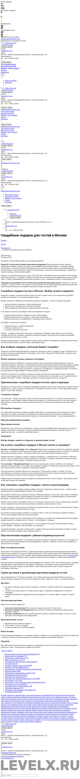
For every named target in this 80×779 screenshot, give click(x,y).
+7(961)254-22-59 (10, 43)
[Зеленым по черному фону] (1, 22)
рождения (54, 714)
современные (31, 716)
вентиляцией (22, 697)
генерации (12, 699)
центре (3, 721)
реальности (15, 714)
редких (31, 714)
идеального (29, 701)
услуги (47, 720)
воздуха (49, 697)
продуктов (43, 712)
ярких (28, 721)
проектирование (60, 712)
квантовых (62, 703)
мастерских (69, 705)
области (18, 708)
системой (16, 716)
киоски (69, 703)
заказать (8, 701)
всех (53, 697)
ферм (67, 720)
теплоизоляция (29, 718)
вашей (8, 697)
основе (49, 708)
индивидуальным (49, 701)
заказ (2, 701)
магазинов (50, 705)
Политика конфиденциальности (12, 756)
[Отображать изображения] (2, 26)
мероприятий (5, 706)
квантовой (54, 703)
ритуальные (46, 714)
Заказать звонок (7, 47)
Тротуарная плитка (8, 64)
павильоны (21, 710)
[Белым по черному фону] (1, 15)
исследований (18, 703)
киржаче (4, 705)
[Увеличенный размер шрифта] (2, 8)
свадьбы (4, 716)
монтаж (23, 706)
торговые (63, 718)
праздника (55, 710)
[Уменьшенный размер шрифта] (2, 3)
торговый (70, 718)
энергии (23, 721)
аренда (38, 695)
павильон (4, 710)
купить (34, 705)
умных (22, 720)
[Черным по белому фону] (1, 13)
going (9, 695)
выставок (72, 697)
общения (34, 708)
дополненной (58, 699)
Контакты (5, 72)
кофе (29, 705)
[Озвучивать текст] (2, 32)
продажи (35, 712)
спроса (46, 716)
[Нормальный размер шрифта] (2, 6)
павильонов (12, 710)
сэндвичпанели (18, 718)
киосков (75, 703)
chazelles (4, 695)
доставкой (73, 699)
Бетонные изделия (8, 66)
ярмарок (38, 721)
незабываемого (53, 706)
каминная (36, 703)
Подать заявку (6, 62)
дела (28, 699)
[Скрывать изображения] (2, 28)
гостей (24, 699)
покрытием (47, 710)
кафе (42, 703)
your (27, 695)
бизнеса (66, 695)
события (23, 716)
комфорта (14, 705)
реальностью (24, 714)
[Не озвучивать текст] (2, 35)
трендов (11, 720)
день (32, 699)
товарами (38, 718)
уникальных (29, 720)
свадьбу (71, 714)
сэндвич (70, 716)
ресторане (37, 714)
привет (14, 712)
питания (40, 710)
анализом (32, 695)
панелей (28, 710)
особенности (57, 708)
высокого (65, 697)
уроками (37, 720)
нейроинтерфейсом (8, 708)
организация (42, 708)
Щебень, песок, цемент (10, 68)
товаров (45, 718)
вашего (3, 697)
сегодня (10, 716)
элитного (9, 721)
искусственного (6, 703)
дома (51, 699)
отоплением (66, 708)
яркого (33, 721)
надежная (43, 706)
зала (12, 701)
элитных (16, 721)
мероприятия (15, 706)
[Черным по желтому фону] (1, 19)
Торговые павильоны (8, 752)
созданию (39, 716)
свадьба (65, 714)
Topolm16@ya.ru (6, 51)
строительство (54, 716)
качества (47, 703)
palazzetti (18, 695)
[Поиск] (2, 74)
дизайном (41, 699)
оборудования (26, 708)
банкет (53, 695)
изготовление (38, 701)
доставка (66, 699)
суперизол (63, 716)
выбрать (58, 697)
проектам (50, 712)
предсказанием (65, 710)
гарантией (4, 699)
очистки (74, 708)
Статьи (3, 70)
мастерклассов (60, 705)
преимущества (6, 712)
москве (28, 706)
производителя (71, 712)
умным (16, 720)
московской (36, 706)
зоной (22, 701)
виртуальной (37, 697)
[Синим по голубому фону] (1, 17)
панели (34, 710)
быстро (72, 695)
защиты (17, 701)
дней (47, 699)
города (18, 699)
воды (44, 697)
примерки (20, 712)
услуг (42, 720)
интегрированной (62, 701)
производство (6, 714)
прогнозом (28, 712)
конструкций (23, 705)
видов (30, 697)
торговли (56, 718)
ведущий (14, 697)
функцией (72, 720)
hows (13, 695)
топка (50, 718)
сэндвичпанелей (6, 718)
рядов (60, 714)
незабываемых (64, 706)
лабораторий (41, 705)
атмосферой (46, 695)
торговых (4, 720)
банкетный (60, 695)
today (24, 695)
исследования (28, 703)
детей (36, 699)
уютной (61, 720)
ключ (9, 705)
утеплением (54, 720)
